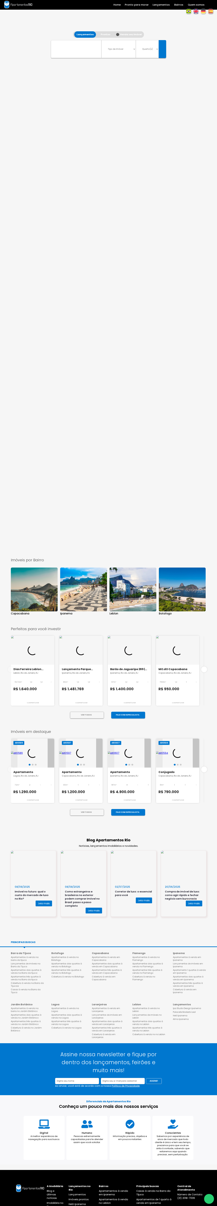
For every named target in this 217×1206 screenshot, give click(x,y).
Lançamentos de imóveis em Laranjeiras (107, 1016)
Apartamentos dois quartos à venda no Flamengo (147, 965)
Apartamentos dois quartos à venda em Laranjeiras (107, 1023)
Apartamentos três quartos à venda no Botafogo (66, 971)
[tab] (30, 765)
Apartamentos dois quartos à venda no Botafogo (66, 965)
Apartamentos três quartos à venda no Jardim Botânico (26, 1023)
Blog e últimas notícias (52, 1194)
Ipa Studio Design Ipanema (187, 1008)
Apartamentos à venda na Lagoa (65, 1010)
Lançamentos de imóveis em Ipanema (188, 965)
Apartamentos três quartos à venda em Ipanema (188, 984)
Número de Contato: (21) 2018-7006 (190, 1196)
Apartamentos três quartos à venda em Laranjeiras (107, 1029)
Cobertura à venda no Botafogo (67, 976)
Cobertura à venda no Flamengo (143, 978)
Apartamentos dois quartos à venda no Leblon (147, 1023)
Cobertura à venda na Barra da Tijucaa (27, 984)
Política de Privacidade (126, 1086)
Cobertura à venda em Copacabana (103, 978)
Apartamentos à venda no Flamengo (146, 958)
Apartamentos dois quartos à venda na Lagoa (66, 1016)
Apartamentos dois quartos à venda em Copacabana (107, 965)
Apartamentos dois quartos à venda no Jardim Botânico (26, 1016)
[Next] (204, 669)
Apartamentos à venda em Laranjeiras (106, 1010)
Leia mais (44, 903)
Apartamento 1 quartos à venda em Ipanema (189, 971)
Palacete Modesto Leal (184, 1012)
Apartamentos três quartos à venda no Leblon (147, 1029)
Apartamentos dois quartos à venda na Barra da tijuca (26, 971)
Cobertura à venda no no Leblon (148, 1034)
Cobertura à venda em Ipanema (184, 991)
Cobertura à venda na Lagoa (66, 1027)
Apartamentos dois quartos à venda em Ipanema (188, 978)
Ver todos (86, 715)
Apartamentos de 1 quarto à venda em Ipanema (153, 1201)
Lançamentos (77, 1194)
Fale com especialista (127, 715)
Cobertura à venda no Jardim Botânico (26, 1029)
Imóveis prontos (79, 1199)
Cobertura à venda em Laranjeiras (103, 1036)
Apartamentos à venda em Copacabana (106, 958)
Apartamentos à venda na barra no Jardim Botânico (24, 1010)
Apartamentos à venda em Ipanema (187, 958)
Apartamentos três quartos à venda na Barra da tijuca (26, 978)
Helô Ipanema (180, 1015)
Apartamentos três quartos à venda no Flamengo (147, 971)
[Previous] (11, 669)
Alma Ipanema (181, 1019)
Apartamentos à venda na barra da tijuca (24, 958)
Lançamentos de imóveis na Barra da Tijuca (25, 965)
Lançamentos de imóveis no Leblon (147, 1016)
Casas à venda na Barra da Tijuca (26, 991)
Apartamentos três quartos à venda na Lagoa (66, 1023)
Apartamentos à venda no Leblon (146, 1010)
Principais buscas (23, 942)
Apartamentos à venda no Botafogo (65, 958)
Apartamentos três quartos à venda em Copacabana (107, 971)
